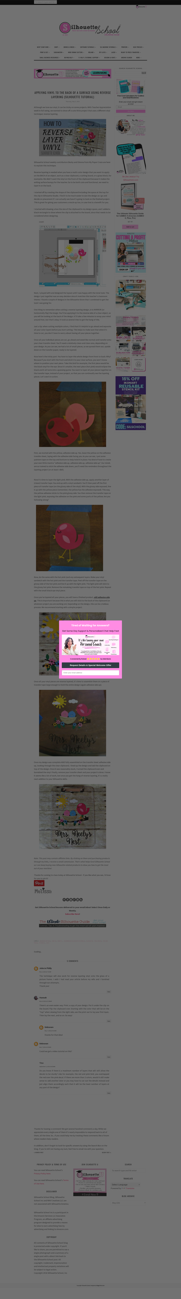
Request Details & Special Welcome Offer (90, 665)
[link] (90, 645)
